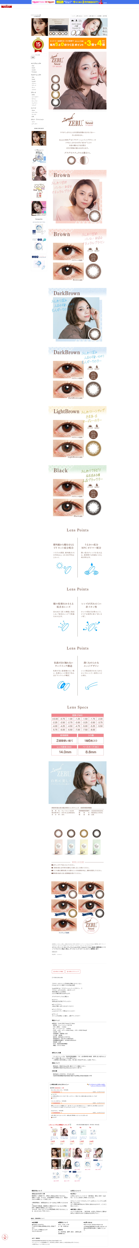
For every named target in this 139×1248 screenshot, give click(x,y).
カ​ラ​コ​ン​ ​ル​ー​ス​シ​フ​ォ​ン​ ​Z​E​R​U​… (54, 1138)
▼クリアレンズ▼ (36, 63)
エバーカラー (35, 97)
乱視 (33, 116)
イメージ (33, 108)
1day (33, 65)
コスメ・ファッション (37, 119)
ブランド (33, 92)
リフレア (34, 105)
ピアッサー (34, 123)
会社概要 (99, 16)
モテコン (34, 99)
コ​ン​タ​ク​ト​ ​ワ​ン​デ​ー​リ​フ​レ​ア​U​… (83, 1138)
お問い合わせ (79, 16)
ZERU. (33, 94)
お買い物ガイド (92, 16)
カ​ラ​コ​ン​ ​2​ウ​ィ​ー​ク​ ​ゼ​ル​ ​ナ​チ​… (64, 1138)
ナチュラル (34, 112)
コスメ (33, 121)
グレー (33, 87)
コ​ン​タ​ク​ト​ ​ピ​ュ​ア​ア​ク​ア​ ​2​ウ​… (93, 1138)
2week (33, 67)
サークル (34, 114)
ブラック (34, 85)
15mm (33, 110)
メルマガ (85, 16)
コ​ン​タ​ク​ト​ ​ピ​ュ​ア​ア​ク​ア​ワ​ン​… (73, 1138)
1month (34, 70)
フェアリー (34, 103)
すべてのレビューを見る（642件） (97, 1084)
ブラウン (34, 83)
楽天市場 (105, 16)
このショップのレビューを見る (98, 1085)
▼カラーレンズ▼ (36, 75)
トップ (73, 16)
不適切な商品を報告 (58, 977)
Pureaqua (34, 72)
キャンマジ (34, 101)
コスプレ (34, 89)
